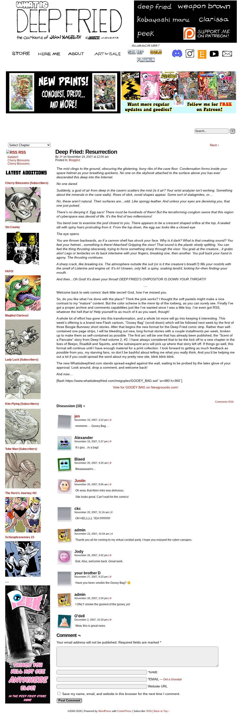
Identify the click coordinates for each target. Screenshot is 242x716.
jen (77, 416)
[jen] (64, 428)
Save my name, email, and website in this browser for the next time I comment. (121, 694)
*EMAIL (165, 679)
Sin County (12, 227)
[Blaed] (64, 464)
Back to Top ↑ (162, 711)
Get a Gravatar (172, 679)
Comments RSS (224, 401)
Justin (80, 481)
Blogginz (74, 160)
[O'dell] (64, 621)
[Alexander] (64, 443)
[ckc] (64, 514)
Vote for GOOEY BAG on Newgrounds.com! (145, 387)
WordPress (104, 711)
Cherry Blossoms (19, 160)
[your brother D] (64, 578)
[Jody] (64, 557)
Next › (214, 145)
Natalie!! (13, 157)
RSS (22, 152)
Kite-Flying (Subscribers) (22, 403)
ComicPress (124, 711)
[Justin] (64, 492)
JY (61, 156)
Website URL (158, 686)
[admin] (64, 535)
